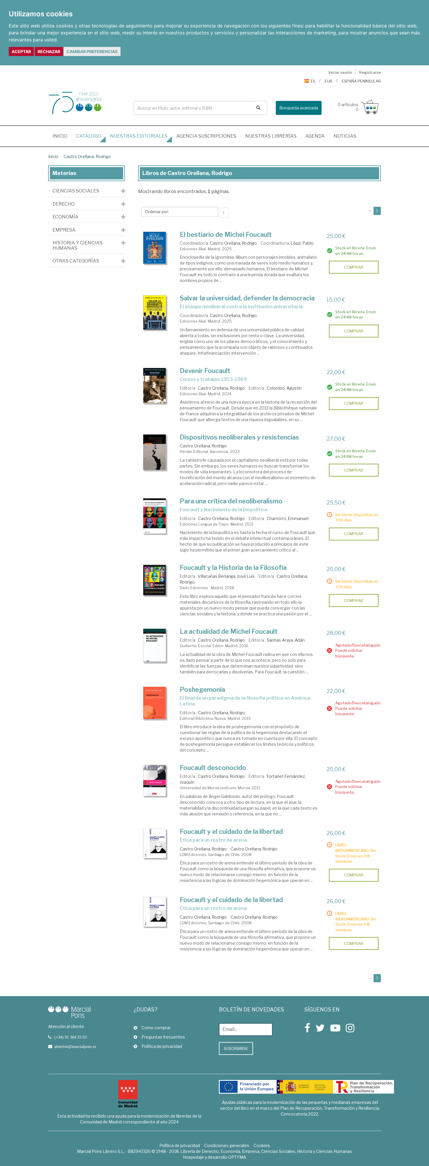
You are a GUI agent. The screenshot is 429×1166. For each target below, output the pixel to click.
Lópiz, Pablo (302, 243)
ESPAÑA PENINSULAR (361, 81)
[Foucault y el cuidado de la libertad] (154, 844)
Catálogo (88, 136)
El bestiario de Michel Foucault (226, 234)
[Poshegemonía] (154, 703)
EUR (328, 81)
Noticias (345, 136)
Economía (66, 217)
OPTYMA (237, 1157)
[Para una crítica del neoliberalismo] (154, 516)
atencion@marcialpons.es (75, 1046)
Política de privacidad (162, 1046)
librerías (271, 136)
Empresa (64, 230)
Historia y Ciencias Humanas (77, 245)
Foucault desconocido (213, 767)
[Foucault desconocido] (154, 780)
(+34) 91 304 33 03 (70, 1037)
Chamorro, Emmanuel (287, 518)
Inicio (62, 136)
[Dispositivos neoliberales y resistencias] (154, 452)
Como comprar (156, 1027)
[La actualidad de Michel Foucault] (154, 645)
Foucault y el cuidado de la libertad (231, 831)
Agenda (315, 136)
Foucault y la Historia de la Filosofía (233, 567)
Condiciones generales (226, 1145)
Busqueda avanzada (298, 107)
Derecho (64, 204)
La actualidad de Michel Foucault (229, 631)
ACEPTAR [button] (21, 51)
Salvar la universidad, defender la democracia (247, 298)
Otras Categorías (76, 261)
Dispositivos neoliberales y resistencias (239, 437)
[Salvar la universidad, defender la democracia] (154, 312)
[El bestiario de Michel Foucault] (154, 248)
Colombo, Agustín (284, 388)
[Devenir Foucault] (154, 385)
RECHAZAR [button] (49, 51)
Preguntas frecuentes (163, 1036)
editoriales (139, 136)
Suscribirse (236, 1048)
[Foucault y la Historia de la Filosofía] (154, 580)
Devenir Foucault (205, 370)
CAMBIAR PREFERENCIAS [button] (92, 51)
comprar (353, 267)
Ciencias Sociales (76, 191)
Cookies (262, 1145)
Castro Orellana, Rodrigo (87, 156)
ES (313, 81)
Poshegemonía (202, 689)
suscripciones (206, 136)
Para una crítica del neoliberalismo (231, 501)
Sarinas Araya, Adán (286, 640)
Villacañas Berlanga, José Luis (226, 576)
